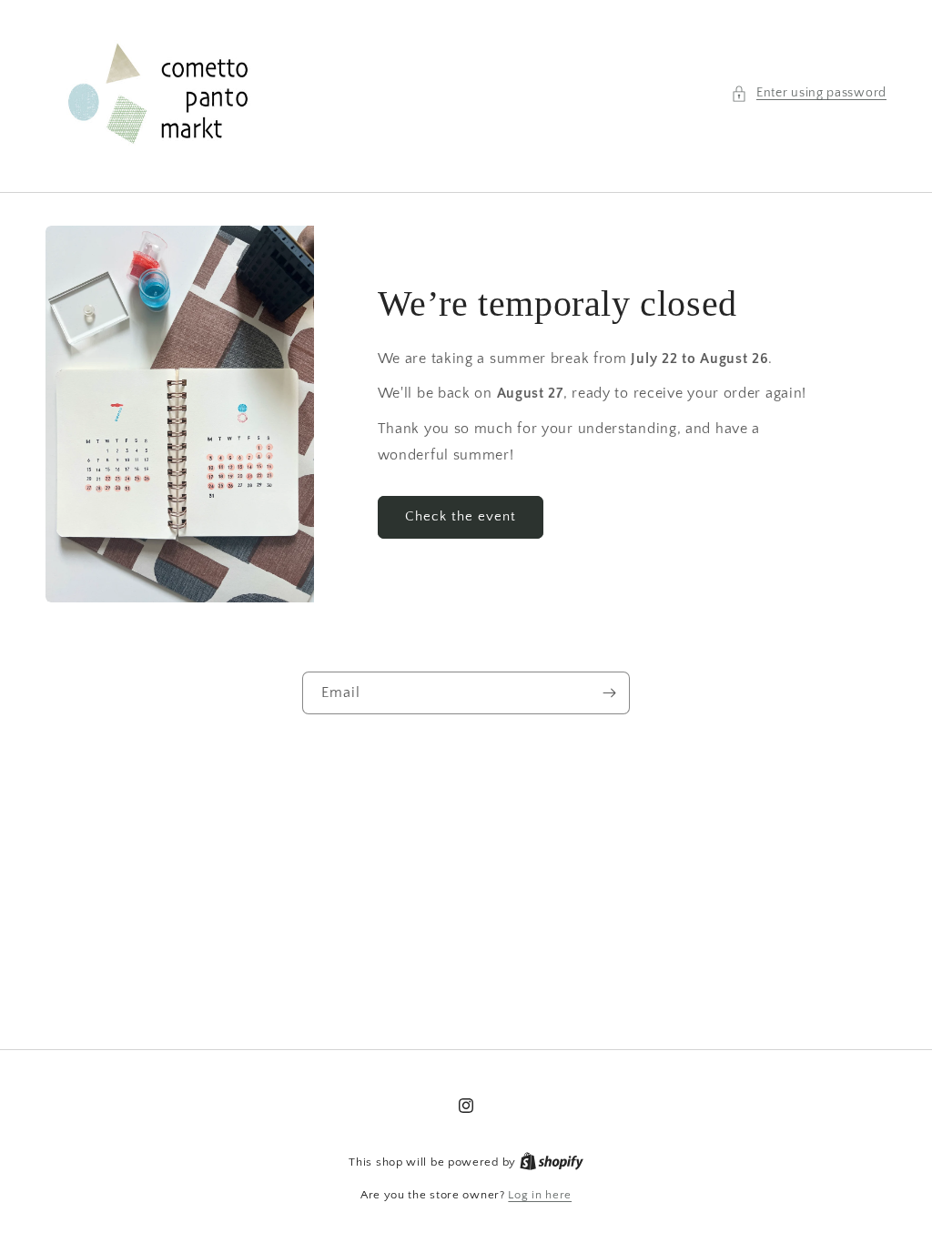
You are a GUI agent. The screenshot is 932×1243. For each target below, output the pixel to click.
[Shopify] (551, 1162)
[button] (808, 93)
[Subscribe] (609, 693)
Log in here (540, 1194)
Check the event (460, 516)
